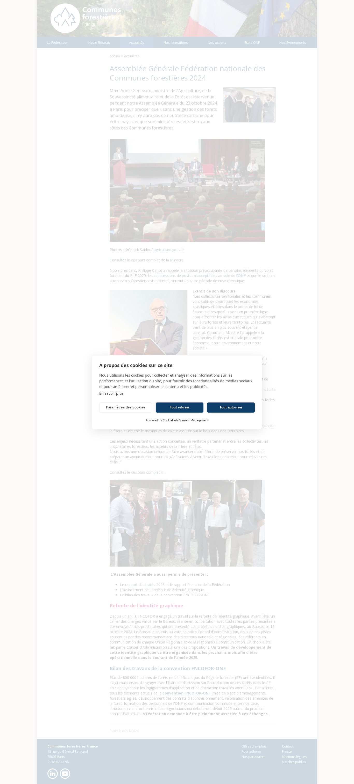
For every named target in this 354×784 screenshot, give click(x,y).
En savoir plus (111, 393)
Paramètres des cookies (125, 407)
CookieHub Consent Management (185, 420)
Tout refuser (179, 407)
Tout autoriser (231, 407)
